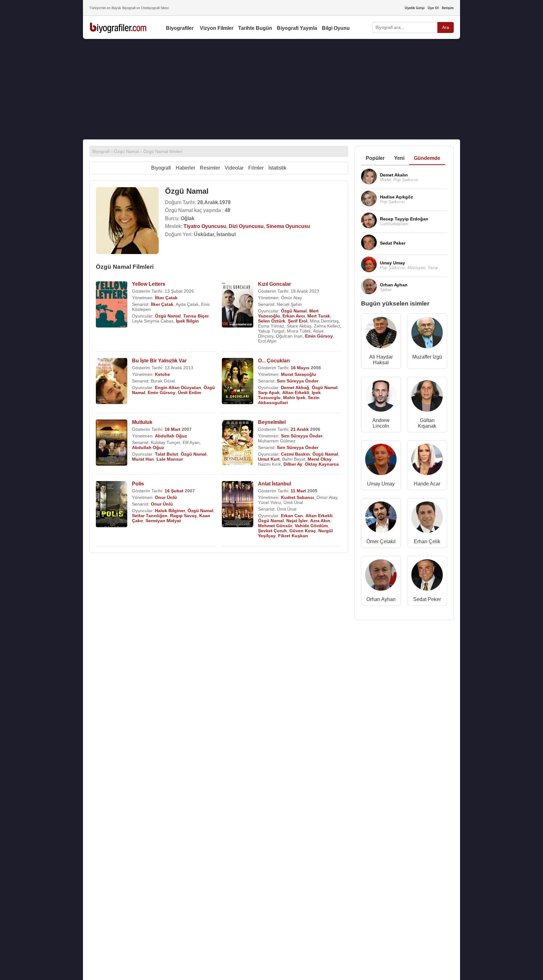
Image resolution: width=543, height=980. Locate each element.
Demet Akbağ (295, 387)
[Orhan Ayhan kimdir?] (381, 576)
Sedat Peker (427, 599)
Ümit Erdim (189, 392)
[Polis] (111, 504)
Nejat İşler (297, 520)
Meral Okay (320, 459)
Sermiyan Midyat (163, 520)
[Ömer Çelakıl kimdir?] (381, 518)
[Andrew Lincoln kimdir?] (381, 397)
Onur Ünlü (166, 497)
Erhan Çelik (427, 541)
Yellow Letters (148, 284)
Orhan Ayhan (381, 599)
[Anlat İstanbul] (237, 504)
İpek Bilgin (187, 320)
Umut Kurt (269, 459)
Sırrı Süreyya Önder (297, 380)
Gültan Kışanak (427, 423)
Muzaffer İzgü (427, 357)
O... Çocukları (274, 360)
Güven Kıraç (302, 530)
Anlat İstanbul (274, 483)
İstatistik (277, 168)
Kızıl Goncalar (274, 284)
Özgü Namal (168, 315)
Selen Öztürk (271, 320)
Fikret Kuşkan (293, 535)
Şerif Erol (297, 320)
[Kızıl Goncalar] (237, 305)
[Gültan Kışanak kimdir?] (427, 397)
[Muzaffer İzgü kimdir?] (427, 334)
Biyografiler (180, 28)
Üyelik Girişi (415, 8)
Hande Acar (427, 483)
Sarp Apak (269, 392)
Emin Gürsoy (319, 335)
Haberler (185, 168)
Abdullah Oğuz (171, 435)
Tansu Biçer (196, 315)
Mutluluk (142, 422)
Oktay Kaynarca (322, 464)
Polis (138, 483)
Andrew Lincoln (381, 423)
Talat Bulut (166, 454)
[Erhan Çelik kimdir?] (427, 518)
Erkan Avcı (293, 315)
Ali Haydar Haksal (381, 359)
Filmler (256, 168)
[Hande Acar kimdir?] (427, 461)
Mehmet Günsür (275, 525)
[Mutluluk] (111, 443)
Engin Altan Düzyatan (178, 387)
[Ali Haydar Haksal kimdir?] (381, 334)
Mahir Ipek (294, 397)
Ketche (162, 374)
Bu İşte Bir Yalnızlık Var (159, 360)
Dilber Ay (292, 464)
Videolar (234, 168)
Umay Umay (381, 483)
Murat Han (143, 459)
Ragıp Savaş (183, 515)
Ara (445, 27)
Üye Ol (433, 8)
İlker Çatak (166, 297)
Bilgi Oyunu (336, 28)
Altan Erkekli (295, 392)
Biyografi (161, 168)
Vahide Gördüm (311, 525)
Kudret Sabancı (297, 497)
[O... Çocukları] (237, 381)
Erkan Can (292, 515)
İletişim (448, 8)
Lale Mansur (169, 459)
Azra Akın (320, 520)
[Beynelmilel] (237, 443)
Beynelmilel (272, 422)
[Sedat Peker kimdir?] (427, 576)
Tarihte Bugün (255, 28)
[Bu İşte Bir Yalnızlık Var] (111, 381)
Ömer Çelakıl (381, 541)
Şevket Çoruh (272, 530)
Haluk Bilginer (170, 510)
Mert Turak (318, 315)
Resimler (210, 168)
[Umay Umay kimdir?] (381, 461)
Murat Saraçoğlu (298, 374)
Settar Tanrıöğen (149, 515)
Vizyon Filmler (216, 28)
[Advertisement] (271, 89)
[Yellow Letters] (111, 305)
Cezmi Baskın (295, 454)
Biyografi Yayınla (297, 28)
